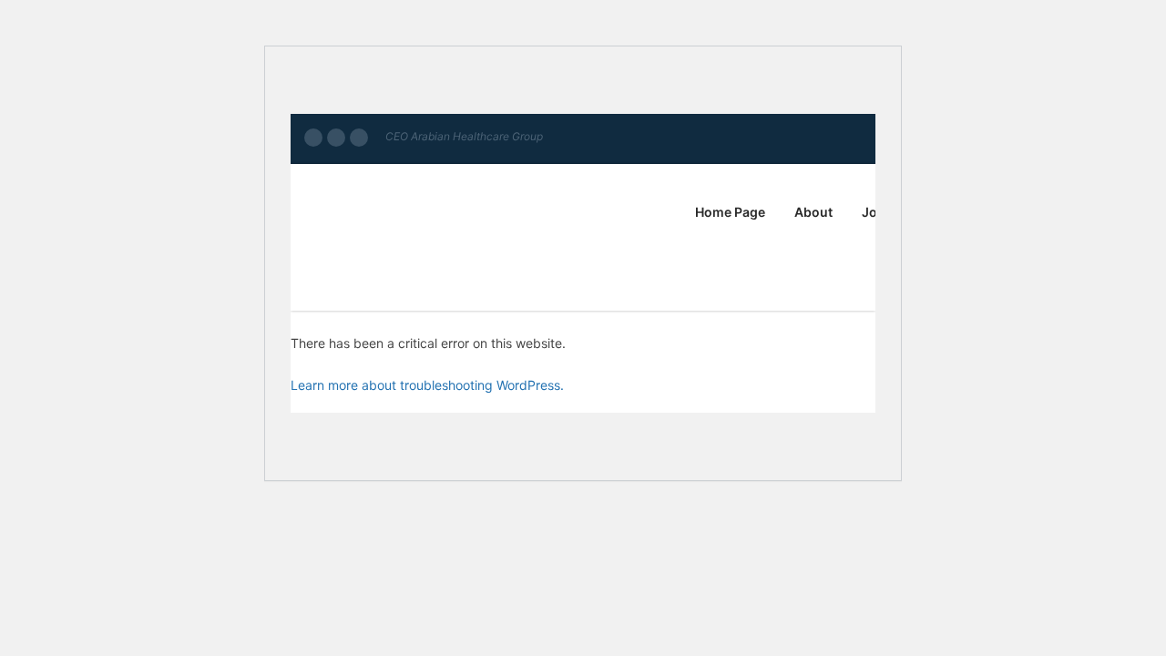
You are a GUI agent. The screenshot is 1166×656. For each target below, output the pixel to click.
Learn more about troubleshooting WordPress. (427, 385)
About (813, 212)
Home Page (730, 212)
